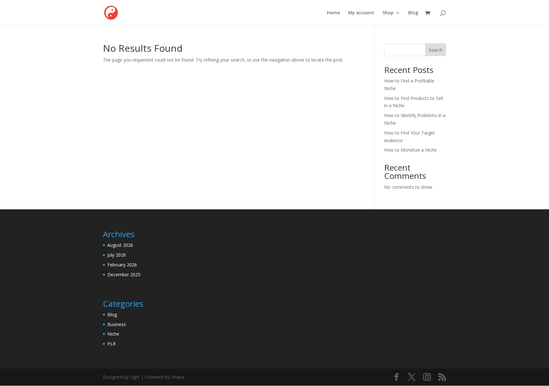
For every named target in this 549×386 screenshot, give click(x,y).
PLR (111, 344)
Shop (388, 13)
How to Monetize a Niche (410, 150)
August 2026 (120, 245)
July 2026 (116, 255)
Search (436, 50)
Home (333, 13)
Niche (113, 334)
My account (361, 13)
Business (116, 324)
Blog (413, 13)
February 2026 (122, 265)
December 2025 (123, 275)
